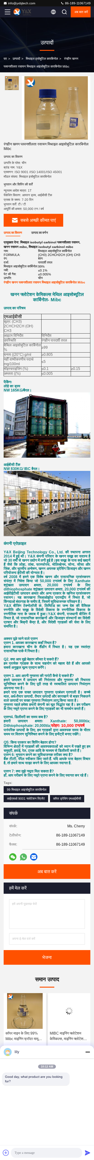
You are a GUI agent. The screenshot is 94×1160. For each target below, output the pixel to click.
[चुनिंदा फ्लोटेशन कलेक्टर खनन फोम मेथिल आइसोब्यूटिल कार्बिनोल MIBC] (69, 1011)
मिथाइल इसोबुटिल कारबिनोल (42, 58)
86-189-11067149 (77, 3)
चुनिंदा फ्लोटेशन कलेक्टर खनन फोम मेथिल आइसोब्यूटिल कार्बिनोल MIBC (66, 1036)
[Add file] (6, 1153)
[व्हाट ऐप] (23, 857)
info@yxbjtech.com (21, 3)
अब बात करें (81, 12)
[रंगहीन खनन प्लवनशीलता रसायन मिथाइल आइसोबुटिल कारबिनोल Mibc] (56, 108)
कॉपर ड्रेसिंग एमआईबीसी (67, 798)
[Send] (87, 1153)
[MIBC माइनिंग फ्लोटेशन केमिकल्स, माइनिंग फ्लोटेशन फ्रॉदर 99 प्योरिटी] (25, 1011)
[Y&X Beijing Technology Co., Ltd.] (22, 11)
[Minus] (87, 1052)
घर (5, 58)
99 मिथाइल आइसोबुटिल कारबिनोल (26, 789)
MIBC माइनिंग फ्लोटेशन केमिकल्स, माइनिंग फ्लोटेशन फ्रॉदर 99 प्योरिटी (23, 1036)
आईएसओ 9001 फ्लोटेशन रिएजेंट (26, 798)
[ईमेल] (34, 857)
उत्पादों (16, 58)
